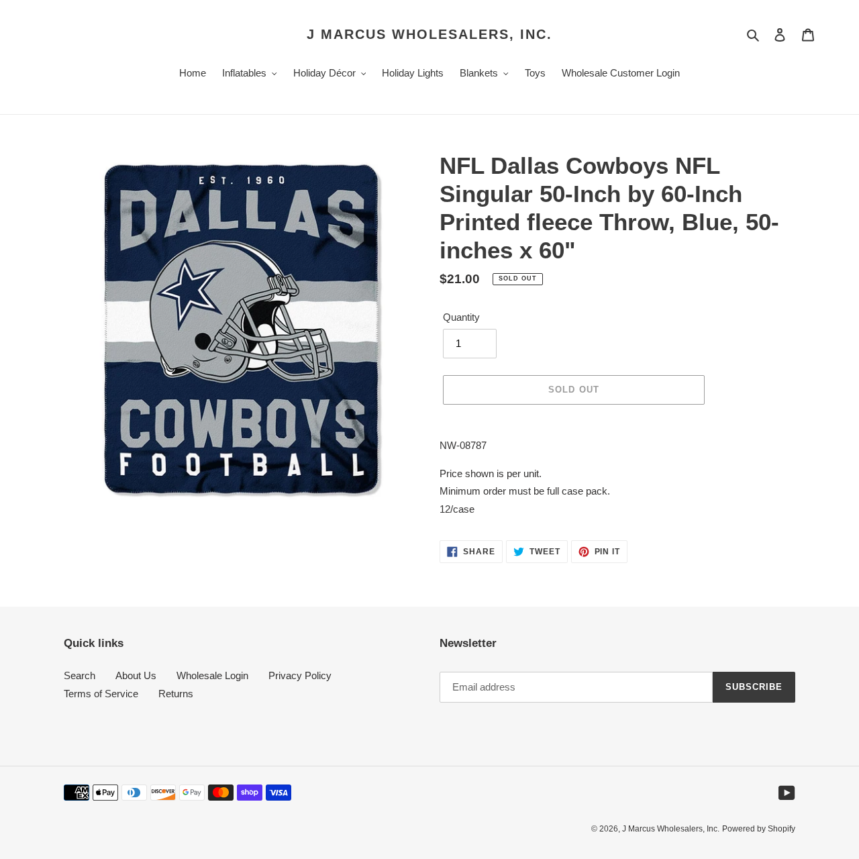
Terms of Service (101, 693)
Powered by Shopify (758, 828)
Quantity (461, 317)
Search (79, 675)
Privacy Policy (300, 675)
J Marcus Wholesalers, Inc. (429, 34)
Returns (175, 693)
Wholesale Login (212, 675)
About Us (135, 675)
